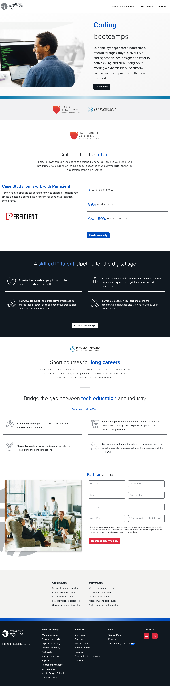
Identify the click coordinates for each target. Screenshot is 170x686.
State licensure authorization (103, 605)
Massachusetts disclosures (66, 601)
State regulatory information (66, 605)
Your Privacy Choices (119, 643)
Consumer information (63, 592)
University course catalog (65, 588)
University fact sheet (62, 596)
